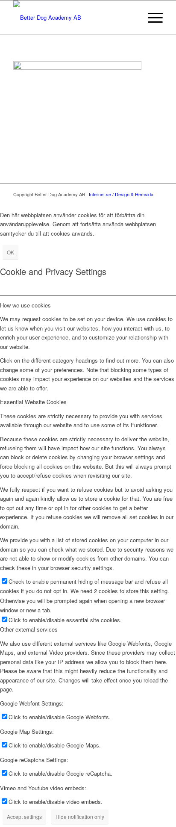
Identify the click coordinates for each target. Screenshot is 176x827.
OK (10, 252)
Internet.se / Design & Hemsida (121, 194)
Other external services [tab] (29, 629)
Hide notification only (80, 816)
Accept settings (24, 816)
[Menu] (151, 17)
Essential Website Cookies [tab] (33, 402)
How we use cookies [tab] (25, 305)
